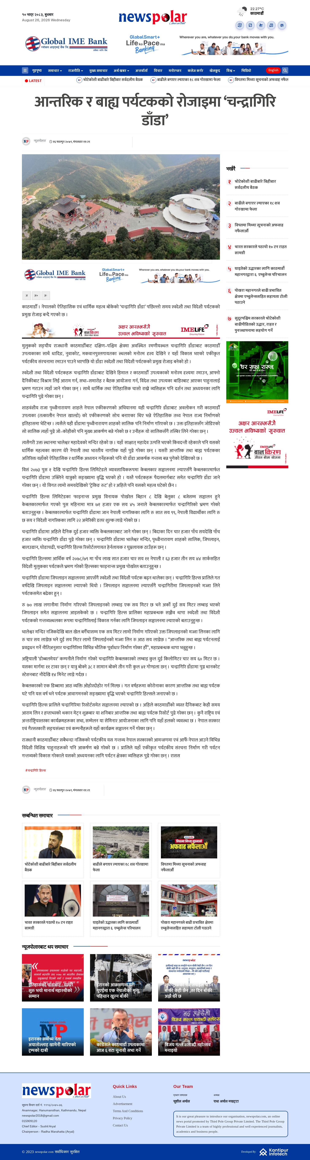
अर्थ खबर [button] (120, 71)
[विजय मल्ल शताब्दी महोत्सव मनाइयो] (189, 1032)
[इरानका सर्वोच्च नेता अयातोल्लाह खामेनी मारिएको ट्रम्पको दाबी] (53, 1032)
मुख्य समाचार (98, 71)
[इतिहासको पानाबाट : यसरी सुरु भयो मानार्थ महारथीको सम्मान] (53, 977)
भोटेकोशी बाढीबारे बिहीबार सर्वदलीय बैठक (65, 80)
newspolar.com (44, 1151)
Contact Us (120, 1125)
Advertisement (122, 1104)
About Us (119, 1096)
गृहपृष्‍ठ (37, 71)
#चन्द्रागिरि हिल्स (35, 770)
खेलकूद (215, 71)
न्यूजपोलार (40, 141)
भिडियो (246, 71)
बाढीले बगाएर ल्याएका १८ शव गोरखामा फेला (141, 80)
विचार (158, 71)
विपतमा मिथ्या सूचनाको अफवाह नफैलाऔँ (216, 80)
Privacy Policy (122, 1118)
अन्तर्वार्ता (142, 71)
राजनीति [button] (74, 71)
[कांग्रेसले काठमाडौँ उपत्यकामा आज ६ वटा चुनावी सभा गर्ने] (121, 1032)
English (273, 70)
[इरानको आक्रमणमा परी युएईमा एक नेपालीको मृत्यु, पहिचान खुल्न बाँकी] (121, 977)
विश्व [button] (229, 71)
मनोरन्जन (175, 71)
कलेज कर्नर (195, 71)
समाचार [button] (53, 71)
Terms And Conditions (128, 1111)
